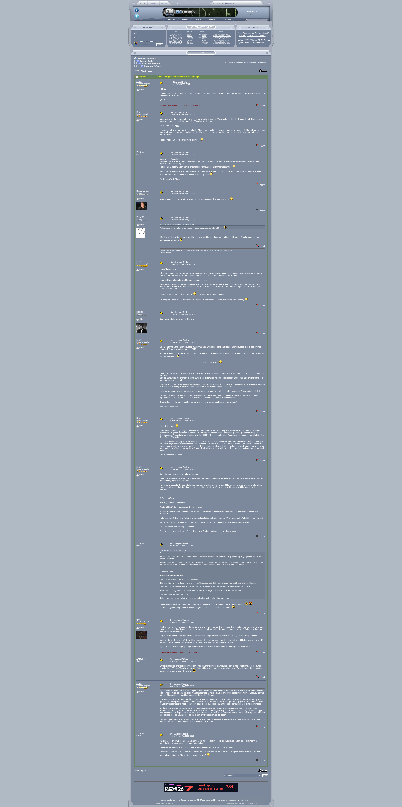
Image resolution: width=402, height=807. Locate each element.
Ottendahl (190, 43)
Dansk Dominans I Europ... (222, 36)
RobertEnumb (258, 42)
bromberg (190, 34)
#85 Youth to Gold (222, 39)
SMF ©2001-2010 (252, 803)
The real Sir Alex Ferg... (222, 42)
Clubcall (178, 455)
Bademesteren (143, 191)
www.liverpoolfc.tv (172, 406)
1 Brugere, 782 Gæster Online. (224, 3)
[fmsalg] (201, 791)
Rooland (140, 312)
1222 (150, 71)
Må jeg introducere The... (222, 40)
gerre (138, 620)
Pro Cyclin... (204, 43)
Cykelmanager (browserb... (222, 43)
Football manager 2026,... (222, 37)
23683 (266, 33)
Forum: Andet (146, 61)
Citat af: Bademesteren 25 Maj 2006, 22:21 (177, 224)
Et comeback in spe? (222, 34)
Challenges (204, 42)
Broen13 (190, 39)
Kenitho (189, 36)
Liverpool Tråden (152, 66)
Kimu (139, 81)
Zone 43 (140, 217)
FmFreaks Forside (147, 58)
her (177, 126)
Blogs (204, 36)
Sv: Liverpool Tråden (180, 112)
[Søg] (246, 20)
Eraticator (190, 37)
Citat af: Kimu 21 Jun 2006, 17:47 (173, 550)
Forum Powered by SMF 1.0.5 (235, 803)
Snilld (190, 40)
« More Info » (244, 800)
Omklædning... (204, 34)
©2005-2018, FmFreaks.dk (164, 803)
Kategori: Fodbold (151, 64)
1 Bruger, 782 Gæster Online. (252, 35)
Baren (204, 40)
